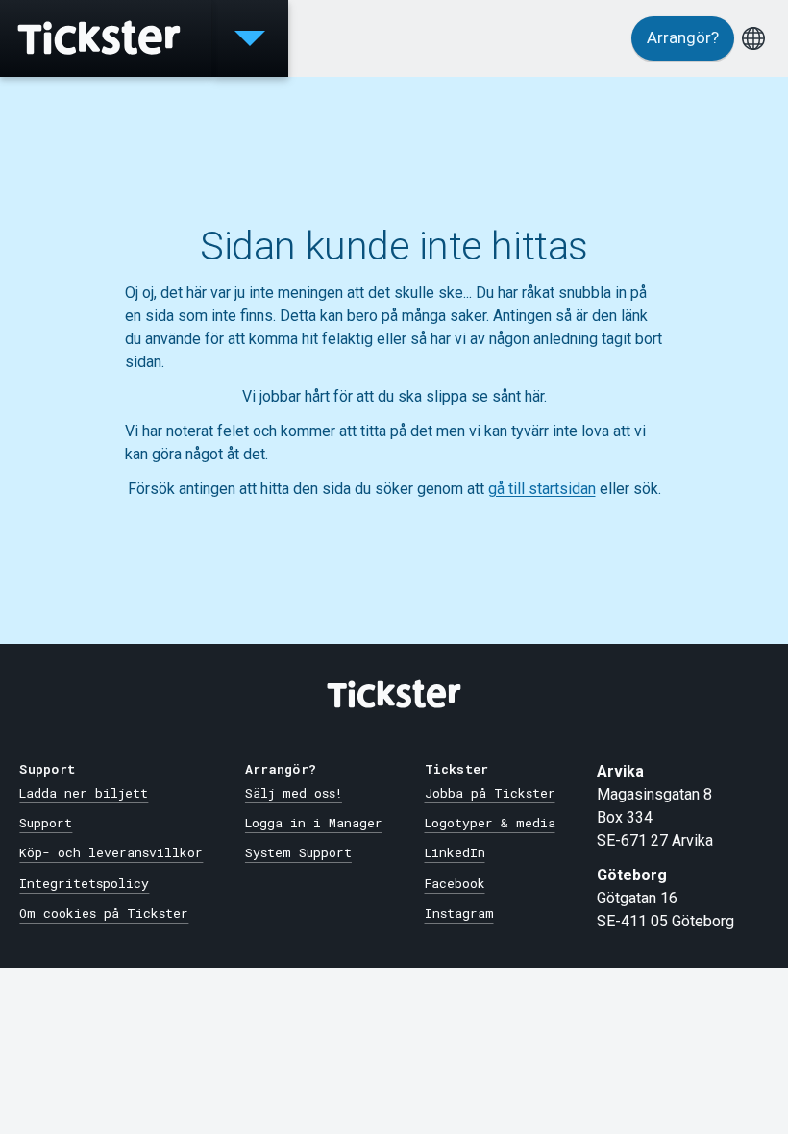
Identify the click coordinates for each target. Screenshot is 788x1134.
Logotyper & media (490, 822)
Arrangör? (683, 38)
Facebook (455, 883)
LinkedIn (455, 852)
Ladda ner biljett (83, 792)
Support (45, 822)
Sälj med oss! (293, 792)
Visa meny (249, 38)
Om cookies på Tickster (103, 913)
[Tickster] (105, 38)
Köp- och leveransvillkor (111, 852)
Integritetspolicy (84, 883)
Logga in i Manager (313, 822)
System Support (298, 852)
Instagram (459, 913)
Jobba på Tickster (490, 792)
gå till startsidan (542, 489)
